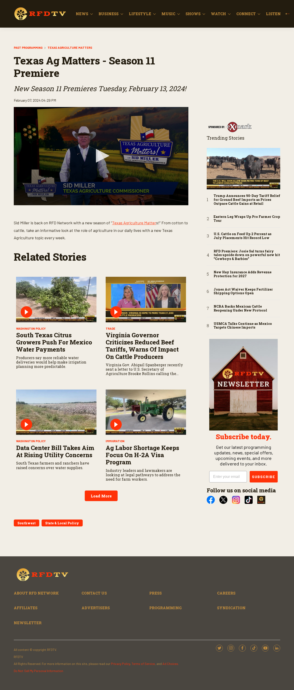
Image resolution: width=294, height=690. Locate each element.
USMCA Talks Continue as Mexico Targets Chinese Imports (243, 326)
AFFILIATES (25, 608)
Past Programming (28, 47)
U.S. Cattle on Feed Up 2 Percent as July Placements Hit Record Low (242, 236)
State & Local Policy (62, 523)
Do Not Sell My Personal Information (38, 671)
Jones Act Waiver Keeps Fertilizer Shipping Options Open (243, 291)
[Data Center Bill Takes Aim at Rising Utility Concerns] (56, 412)
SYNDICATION (231, 608)
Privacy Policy (120, 664)
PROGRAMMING (165, 608)
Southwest (26, 523)
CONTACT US (94, 593)
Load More (101, 496)
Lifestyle (140, 13)
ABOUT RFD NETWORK (36, 593)
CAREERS (226, 593)
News (82, 13)
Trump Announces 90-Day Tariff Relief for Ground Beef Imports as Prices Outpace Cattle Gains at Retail (247, 199)
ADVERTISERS (96, 608)
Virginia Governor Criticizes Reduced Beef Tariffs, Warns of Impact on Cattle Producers (142, 346)
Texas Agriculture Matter (134, 222)
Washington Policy (31, 328)
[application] (101, 156)
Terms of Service (143, 664)
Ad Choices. (170, 664)
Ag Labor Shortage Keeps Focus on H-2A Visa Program (142, 455)
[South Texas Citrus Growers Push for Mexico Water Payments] (56, 299)
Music (168, 13)
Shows (193, 13)
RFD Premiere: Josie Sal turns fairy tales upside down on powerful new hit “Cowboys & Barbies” (247, 255)
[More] (91, 14)
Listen (273, 13)
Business (109, 13)
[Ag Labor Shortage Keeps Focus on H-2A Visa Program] (146, 412)
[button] (101, 156)
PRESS (155, 593)
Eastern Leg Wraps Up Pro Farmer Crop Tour (247, 219)
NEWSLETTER (28, 623)
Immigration (115, 441)
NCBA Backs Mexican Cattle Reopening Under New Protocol (240, 308)
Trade (110, 328)
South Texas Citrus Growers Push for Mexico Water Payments (54, 342)
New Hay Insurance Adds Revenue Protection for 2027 (242, 274)
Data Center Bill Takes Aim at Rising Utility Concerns (55, 451)
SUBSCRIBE (263, 476)
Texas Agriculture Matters (70, 47)
